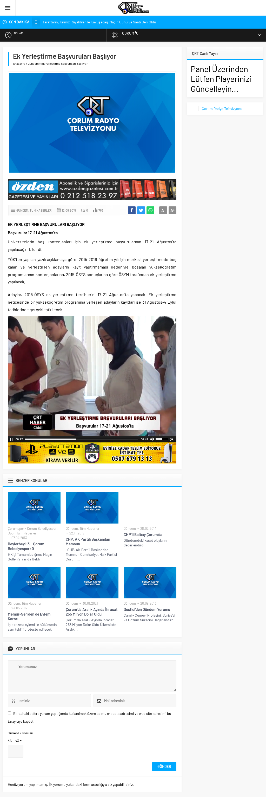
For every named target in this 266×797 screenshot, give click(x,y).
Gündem (33, 63)
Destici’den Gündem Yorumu (147, 609)
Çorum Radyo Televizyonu (222, 108)
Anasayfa (19, 63)
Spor (11, 533)
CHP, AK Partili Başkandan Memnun (88, 541)
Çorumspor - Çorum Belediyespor (32, 528)
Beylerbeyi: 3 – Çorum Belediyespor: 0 (26, 546)
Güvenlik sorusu (20, 733)
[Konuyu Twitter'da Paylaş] (141, 210)
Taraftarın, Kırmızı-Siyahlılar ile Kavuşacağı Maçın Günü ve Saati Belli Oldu (99, 22)
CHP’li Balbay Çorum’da (143, 534)
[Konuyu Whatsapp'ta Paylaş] (150, 210)
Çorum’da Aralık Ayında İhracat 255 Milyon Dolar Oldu (92, 611)
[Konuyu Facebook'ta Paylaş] (132, 210)
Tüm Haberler (40, 210)
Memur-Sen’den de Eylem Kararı (29, 616)
